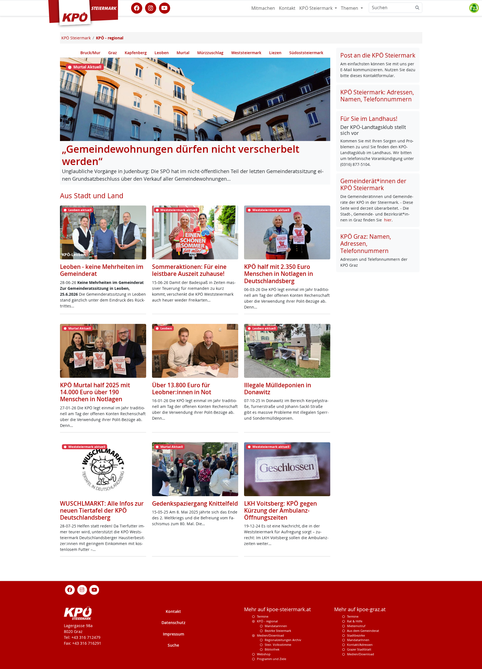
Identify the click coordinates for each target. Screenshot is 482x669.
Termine (262, 616)
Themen (350, 8)
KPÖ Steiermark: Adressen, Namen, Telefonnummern (377, 95)
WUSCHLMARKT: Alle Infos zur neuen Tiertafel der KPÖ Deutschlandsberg (102, 510)
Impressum (173, 634)
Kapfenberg (136, 52)
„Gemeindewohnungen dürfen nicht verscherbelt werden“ (180, 155)
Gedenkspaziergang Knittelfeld (195, 503)
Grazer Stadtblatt (359, 649)
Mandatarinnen (276, 626)
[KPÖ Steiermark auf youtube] (165, 7)
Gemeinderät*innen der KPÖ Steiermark (373, 184)
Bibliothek (272, 649)
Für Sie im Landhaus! (368, 119)
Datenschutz (173, 622)
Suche (173, 645)
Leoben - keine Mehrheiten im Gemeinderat (101, 270)
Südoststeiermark (306, 52)
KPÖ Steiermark (316, 8)
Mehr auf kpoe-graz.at (359, 609)
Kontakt (287, 8)
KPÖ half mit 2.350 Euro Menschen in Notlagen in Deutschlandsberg (278, 274)
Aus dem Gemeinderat (363, 631)
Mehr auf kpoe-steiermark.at (277, 609)
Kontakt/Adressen (360, 644)
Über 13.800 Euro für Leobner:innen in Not (181, 388)
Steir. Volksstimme (278, 644)
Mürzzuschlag (210, 52)
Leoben (162, 52)
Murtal (183, 52)
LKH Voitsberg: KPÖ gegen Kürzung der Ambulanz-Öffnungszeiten (280, 510)
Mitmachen (263, 8)
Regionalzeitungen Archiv (283, 640)
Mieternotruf (356, 626)
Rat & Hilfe (354, 621)
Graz (112, 52)
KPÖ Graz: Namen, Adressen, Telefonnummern (365, 243)
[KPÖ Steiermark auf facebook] (137, 7)
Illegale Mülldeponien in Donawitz (277, 388)
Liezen (275, 52)
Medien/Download (270, 635)
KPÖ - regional (267, 621)
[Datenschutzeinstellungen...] (474, 8)
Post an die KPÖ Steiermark (377, 55)
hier (388, 220)
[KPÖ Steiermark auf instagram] (151, 7)
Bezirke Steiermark (278, 631)
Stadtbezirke (356, 635)
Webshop (264, 654)
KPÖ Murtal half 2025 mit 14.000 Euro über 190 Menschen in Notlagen (95, 392)
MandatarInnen (358, 640)
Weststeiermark (246, 52)
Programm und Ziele (271, 659)
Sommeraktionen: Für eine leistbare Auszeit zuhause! (189, 270)
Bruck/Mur (90, 52)
